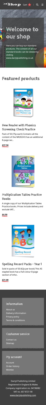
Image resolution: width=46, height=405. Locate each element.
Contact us (11, 339)
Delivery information (16, 313)
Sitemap (10, 343)
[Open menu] (42, 4)
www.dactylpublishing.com (23, 395)
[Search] (37, 4)
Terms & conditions (15, 320)
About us (10, 309)
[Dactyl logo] (11, 4)
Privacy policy (12, 316)
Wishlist (10, 369)
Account (10, 362)
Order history (12, 366)
